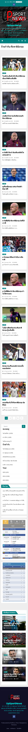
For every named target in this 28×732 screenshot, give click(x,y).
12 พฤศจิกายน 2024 (8, 157)
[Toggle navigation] (25, 40)
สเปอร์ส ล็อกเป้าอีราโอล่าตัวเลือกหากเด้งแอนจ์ (14, 675)
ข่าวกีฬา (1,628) (7, 437)
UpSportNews (14, 25)
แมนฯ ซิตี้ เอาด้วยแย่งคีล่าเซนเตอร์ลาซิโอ (14, 490)
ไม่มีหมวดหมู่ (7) (7, 441)
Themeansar (14, 724)
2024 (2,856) (6, 476)
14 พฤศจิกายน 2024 (8, 121)
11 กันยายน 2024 (8, 371)
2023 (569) (6, 480)
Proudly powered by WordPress (8, 722)
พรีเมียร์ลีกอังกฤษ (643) (9, 456)
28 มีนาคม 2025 (9, 628)
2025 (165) (6, 472)
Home (8, 728)
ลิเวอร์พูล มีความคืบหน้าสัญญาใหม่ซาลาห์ (12, 641)
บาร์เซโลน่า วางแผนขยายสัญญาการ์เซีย (13, 500)
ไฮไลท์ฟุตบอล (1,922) (8, 449)
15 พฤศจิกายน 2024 (8, 81)
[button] (18, 40)
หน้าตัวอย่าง (13, 728)
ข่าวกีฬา (4, 73)
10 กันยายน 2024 (8, 407)
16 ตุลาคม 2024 (7, 191)
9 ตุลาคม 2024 (7, 333)
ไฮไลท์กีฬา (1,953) (8, 433)
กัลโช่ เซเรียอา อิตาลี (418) (10, 460)
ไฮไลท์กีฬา (19, 728)
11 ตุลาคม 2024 (7, 262)
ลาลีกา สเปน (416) (8, 464)
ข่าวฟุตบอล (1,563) (8, 452)
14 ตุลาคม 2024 (7, 225)
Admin (17, 81)
